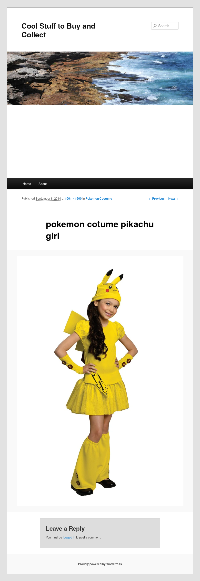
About (43, 183)
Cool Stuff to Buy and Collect (58, 30)
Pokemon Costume (99, 198)
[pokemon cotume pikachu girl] (100, 381)
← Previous (157, 198)
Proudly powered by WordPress (100, 564)
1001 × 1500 (73, 198)
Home (27, 183)
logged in (69, 537)
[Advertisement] (100, 142)
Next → (173, 198)
